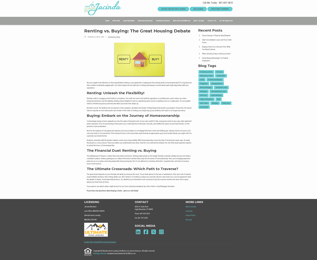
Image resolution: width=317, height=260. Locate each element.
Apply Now (116, 21)
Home (107, 21)
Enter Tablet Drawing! (220, 9)
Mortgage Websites (100, 253)
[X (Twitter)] (153, 232)
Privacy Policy (190, 215)
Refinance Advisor (163, 21)
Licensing (189, 211)
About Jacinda (198, 21)
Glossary (189, 220)
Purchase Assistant (145, 21)
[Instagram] (161, 232)
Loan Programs (128, 21)
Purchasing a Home (114, 37)
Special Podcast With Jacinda (173, 9)
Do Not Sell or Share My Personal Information (100, 242)
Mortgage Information (181, 21)
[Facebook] (146, 232)
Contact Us (211, 21)
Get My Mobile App (226, 21)
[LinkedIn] (138, 232)
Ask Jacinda (198, 9)
